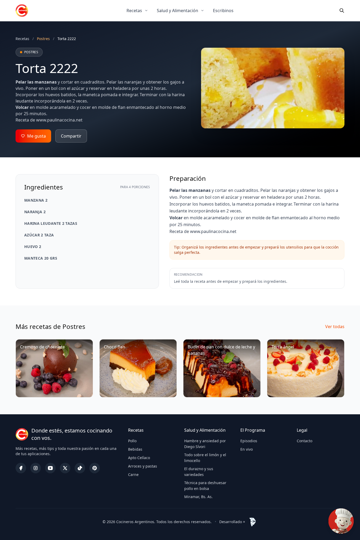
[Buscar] (341, 10)
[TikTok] (80, 468)
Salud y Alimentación (177, 10)
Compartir (71, 136)
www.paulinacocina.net (59, 120)
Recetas (134, 10)
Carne (133, 474)
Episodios (248, 440)
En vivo (246, 449)
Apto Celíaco (139, 457)
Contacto (304, 440)
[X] (65, 468)
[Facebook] (21, 468)
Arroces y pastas (142, 466)
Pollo (132, 440)
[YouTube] (50, 468)
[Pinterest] (94, 468)
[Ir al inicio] (22, 10)
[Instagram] (35, 468)
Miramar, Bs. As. (198, 496)
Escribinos (223, 10)
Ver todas (334, 326)
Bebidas (135, 449)
